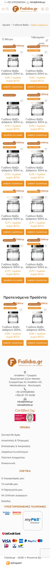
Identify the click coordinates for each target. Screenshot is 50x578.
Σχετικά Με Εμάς (10, 435)
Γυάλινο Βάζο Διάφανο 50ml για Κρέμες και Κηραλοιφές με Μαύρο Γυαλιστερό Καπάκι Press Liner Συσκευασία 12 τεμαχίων (37, 266)
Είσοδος (6, 501)
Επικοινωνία (8, 463)
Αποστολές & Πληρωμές (15, 440)
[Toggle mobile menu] (3, 9)
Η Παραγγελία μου (11, 490)
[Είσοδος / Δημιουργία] (42, 9)
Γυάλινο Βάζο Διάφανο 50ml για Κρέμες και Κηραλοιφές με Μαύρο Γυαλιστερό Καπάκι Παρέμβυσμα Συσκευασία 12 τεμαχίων (12, 266)
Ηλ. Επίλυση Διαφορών (14, 495)
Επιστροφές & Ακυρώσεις (15, 446)
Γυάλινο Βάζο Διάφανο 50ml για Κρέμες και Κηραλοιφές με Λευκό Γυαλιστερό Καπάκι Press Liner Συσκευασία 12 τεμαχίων (37, 217)
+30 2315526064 (16, 2)
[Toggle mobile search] (7, 9)
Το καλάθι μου (9, 484)
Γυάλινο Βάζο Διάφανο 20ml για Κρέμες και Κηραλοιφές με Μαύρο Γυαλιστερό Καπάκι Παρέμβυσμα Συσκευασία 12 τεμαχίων (12, 72)
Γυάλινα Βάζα (20, 25)
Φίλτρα (9, 39)
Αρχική (6, 25)
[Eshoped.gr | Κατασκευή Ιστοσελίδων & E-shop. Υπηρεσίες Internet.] (22, 563)
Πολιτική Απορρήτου (13, 457)
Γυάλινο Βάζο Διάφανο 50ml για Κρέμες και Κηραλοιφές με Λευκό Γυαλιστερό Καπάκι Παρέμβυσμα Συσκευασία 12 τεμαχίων (12, 217)
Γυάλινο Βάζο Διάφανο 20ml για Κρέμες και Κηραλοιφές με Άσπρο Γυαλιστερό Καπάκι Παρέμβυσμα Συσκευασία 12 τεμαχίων (37, 72)
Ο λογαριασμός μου (12, 478)
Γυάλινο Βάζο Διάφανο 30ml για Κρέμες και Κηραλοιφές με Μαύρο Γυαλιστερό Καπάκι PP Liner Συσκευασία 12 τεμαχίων (12, 121)
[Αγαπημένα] (21, 52)
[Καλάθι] (47, 9)
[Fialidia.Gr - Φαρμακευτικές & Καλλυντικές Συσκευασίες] (25, 9)
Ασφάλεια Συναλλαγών (14, 452)
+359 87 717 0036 (25, 395)
